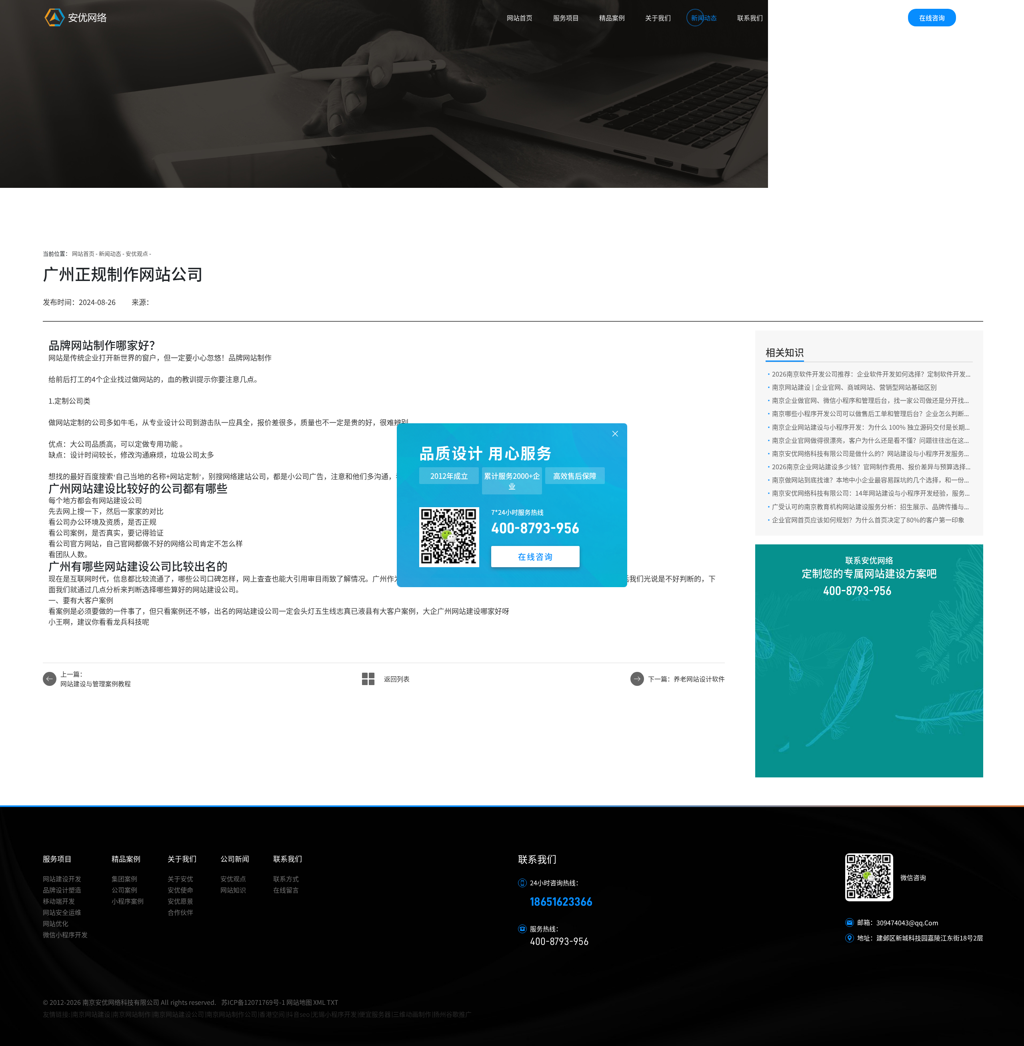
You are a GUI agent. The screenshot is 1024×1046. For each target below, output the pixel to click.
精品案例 (612, 17)
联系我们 (750, 17)
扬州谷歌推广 (452, 1014)
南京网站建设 (91, 1014)
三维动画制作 (412, 1014)
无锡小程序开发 (334, 1014)
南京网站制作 (131, 1014)
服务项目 (566, 17)
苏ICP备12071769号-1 (253, 1002)
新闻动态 (704, 17)
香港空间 (272, 1014)
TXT (332, 1002)
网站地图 (299, 1002)
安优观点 (137, 253)
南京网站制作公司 (231, 1014)
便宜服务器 (375, 1014)
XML (319, 1002)
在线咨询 (932, 17)
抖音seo (298, 1014)
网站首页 (519, 17)
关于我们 (658, 17)
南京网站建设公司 (178, 1014)
